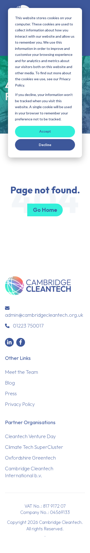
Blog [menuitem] (10, 383)
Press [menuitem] (11, 393)
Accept (45, 131)
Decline (45, 145)
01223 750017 (28, 325)
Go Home (45, 209)
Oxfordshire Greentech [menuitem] (30, 458)
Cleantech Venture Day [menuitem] (30, 436)
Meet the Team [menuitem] (21, 372)
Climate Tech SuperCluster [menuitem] (34, 447)
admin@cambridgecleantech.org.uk (44, 315)
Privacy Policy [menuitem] (20, 404)
